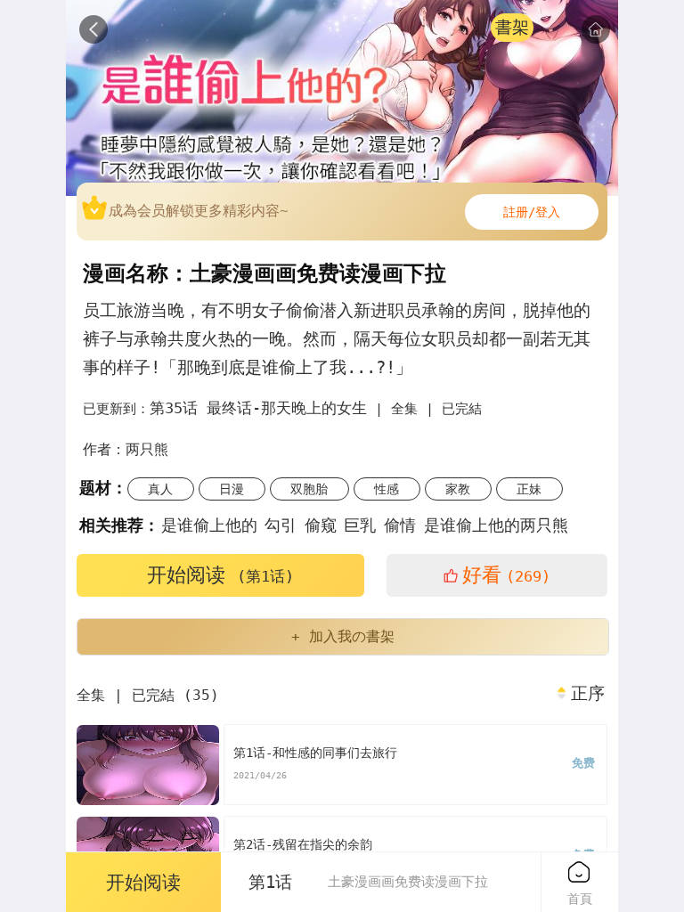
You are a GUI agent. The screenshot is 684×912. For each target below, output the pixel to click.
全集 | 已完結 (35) (148, 695)
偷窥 (321, 525)
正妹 (529, 489)
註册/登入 (531, 212)
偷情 (400, 525)
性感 (386, 489)
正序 (588, 694)
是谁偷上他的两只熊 (496, 525)
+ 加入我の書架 (343, 636)
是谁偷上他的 (209, 525)
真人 (160, 489)
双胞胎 (309, 489)
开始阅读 (220, 575)
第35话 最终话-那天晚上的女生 (258, 408)
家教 (457, 489)
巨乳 (360, 525)
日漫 (231, 489)
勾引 (281, 525)
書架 (512, 27)
